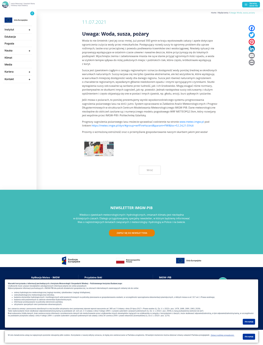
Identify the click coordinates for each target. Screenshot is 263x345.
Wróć (150, 170)
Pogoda (9, 43)
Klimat (8, 57)
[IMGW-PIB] (24, 4)
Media (8, 64)
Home (213, 12)
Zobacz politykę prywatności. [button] (222, 335)
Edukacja (10, 36)
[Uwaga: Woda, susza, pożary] (99, 148)
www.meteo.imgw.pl (191, 121)
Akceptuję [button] (249, 322)
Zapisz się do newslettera (132, 232)
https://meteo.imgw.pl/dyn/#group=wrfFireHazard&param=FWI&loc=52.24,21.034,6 (143, 125)
